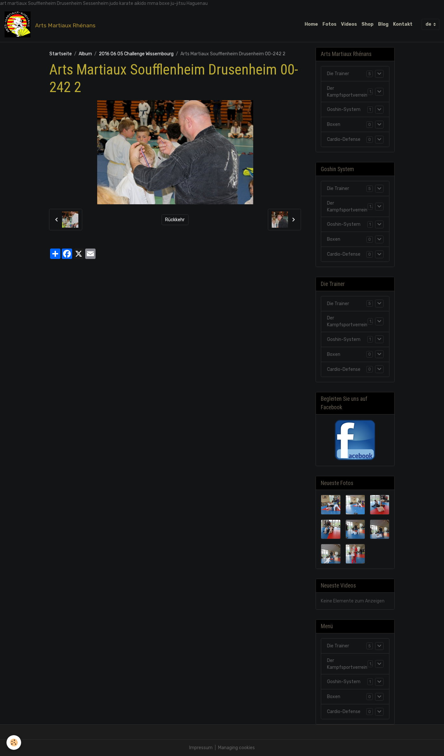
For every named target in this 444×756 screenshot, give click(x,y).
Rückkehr (175, 220)
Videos (349, 24)
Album (85, 54)
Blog (383, 24)
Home (311, 24)
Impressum (201, 747)
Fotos (329, 24)
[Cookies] (14, 742)
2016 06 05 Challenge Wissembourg (136, 54)
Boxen (333, 124)
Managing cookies (236, 747)
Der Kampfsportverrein (347, 92)
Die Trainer (338, 73)
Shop (367, 24)
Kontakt (402, 24)
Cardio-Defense (343, 139)
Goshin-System (343, 109)
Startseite (60, 54)
